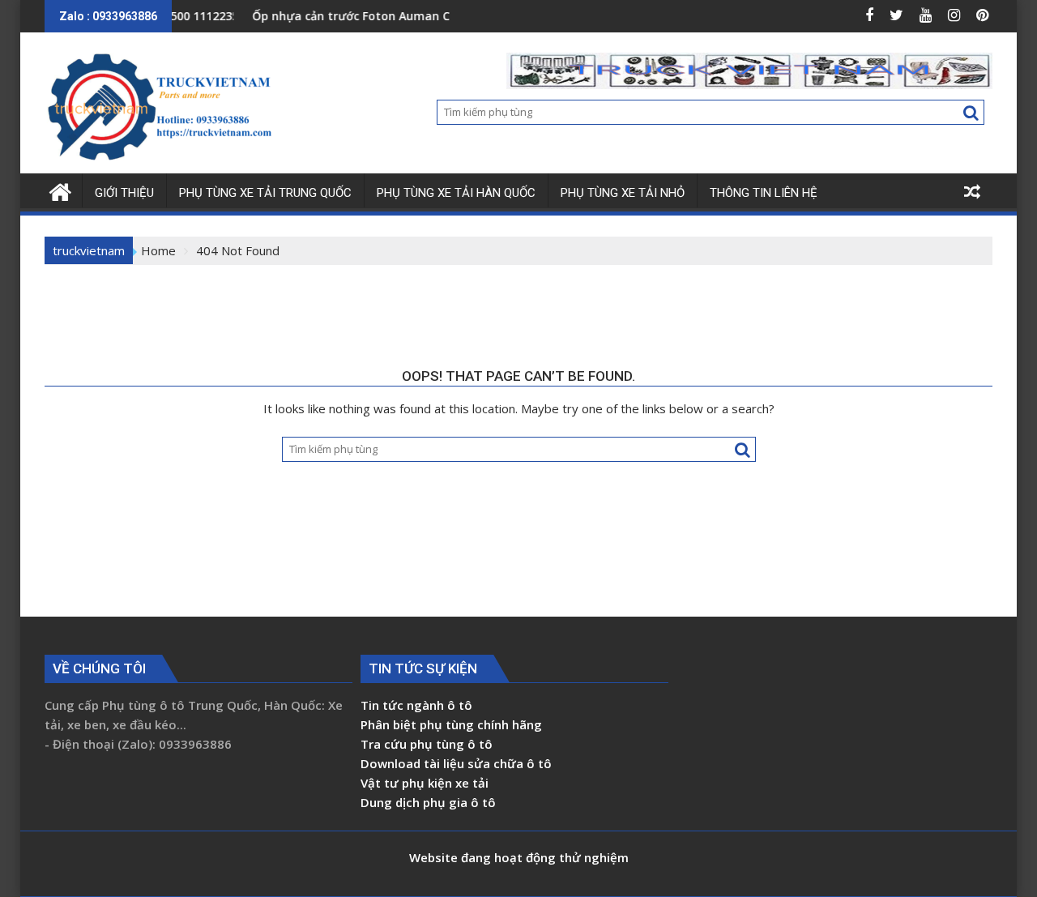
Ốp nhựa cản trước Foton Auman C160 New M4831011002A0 (403, 15)
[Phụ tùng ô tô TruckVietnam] (60, 190)
